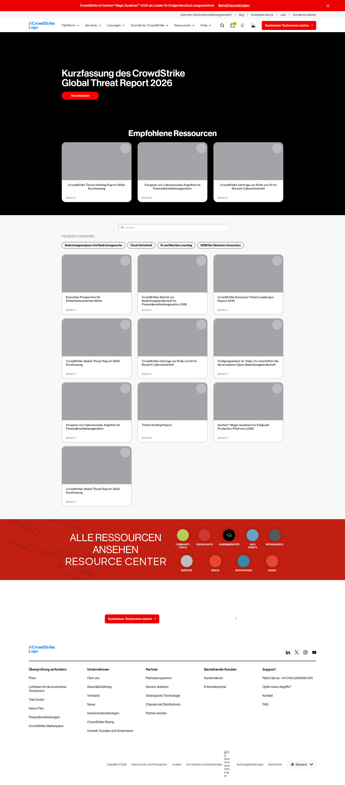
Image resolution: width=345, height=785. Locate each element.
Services (91, 25)
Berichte (186, 570)
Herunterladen (80, 95)
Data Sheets (252, 546)
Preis (204, 25)
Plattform (68, 25)
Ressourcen (182, 25)
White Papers (243, 570)
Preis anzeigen (222, 619)
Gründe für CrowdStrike (147, 25)
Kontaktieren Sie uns (182, 619)
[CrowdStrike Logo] (42, 25)
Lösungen (114, 25)
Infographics (274, 544)
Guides (272, 570)
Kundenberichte (229, 544)
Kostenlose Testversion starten (130, 619)
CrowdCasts (204, 544)
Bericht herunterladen (234, 5)
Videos (215, 570)
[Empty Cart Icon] (253, 25)
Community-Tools (183, 546)
